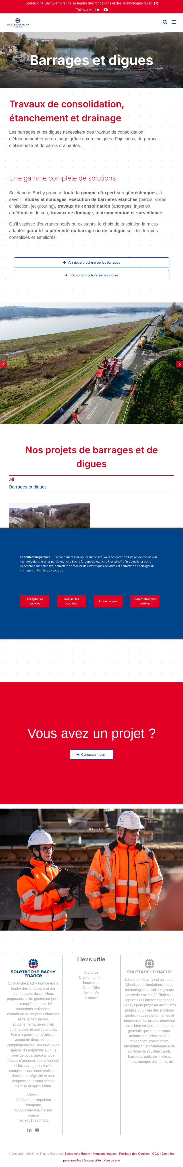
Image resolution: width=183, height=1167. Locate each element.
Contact (91, 998)
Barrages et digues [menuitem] (28, 486)
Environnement (91, 977)
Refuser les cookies (71, 601)
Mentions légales (104, 1153)
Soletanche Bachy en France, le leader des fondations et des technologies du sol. (89, 3)
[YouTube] (37, 1130)
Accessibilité (92, 1160)
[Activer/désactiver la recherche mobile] (165, 22)
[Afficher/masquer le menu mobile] (174, 22)
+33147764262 (37, 1120)
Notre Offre (91, 988)
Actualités (91, 993)
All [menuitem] (11, 479)
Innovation (91, 983)
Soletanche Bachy (77, 1153)
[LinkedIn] (29, 1130)
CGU (155, 1153)
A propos (91, 972)
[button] (3, 364)
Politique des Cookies (134, 1153)
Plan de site (112, 1160)
